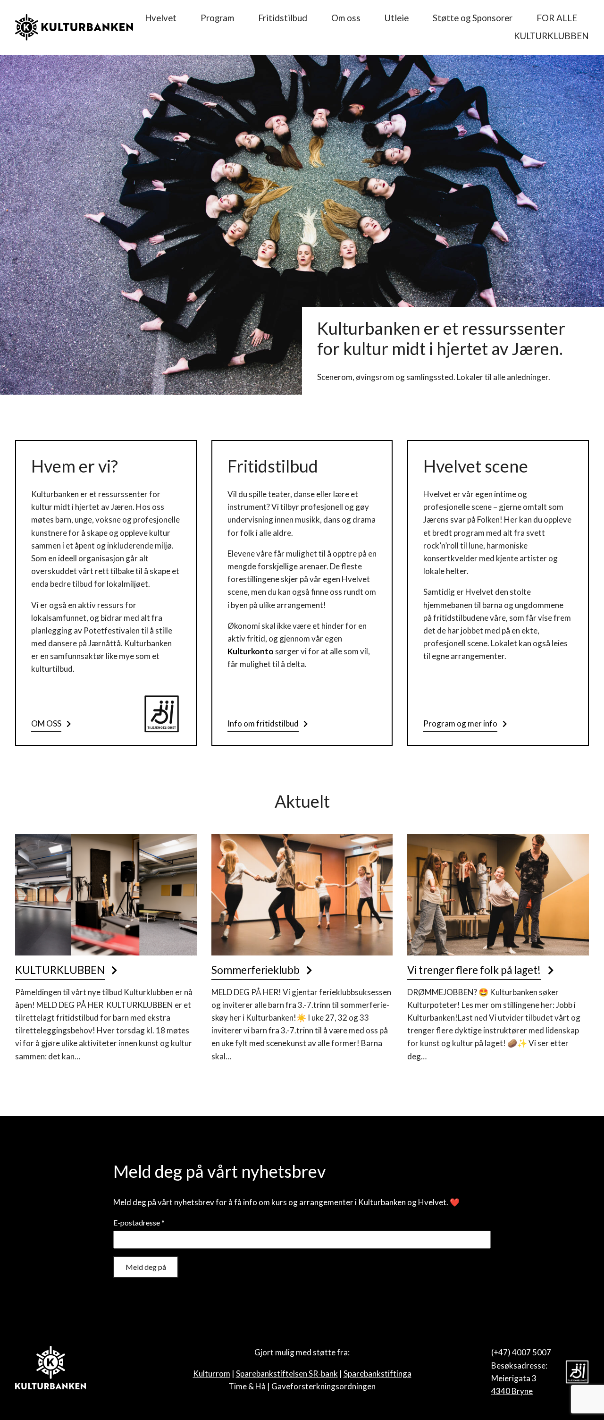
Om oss (346, 18)
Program (217, 18)
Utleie (397, 18)
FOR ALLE (557, 18)
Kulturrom (211, 1373)
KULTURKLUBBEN (551, 36)
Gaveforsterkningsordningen (323, 1386)
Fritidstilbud (282, 18)
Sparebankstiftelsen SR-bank (287, 1373)
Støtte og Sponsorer (472, 18)
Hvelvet (160, 18)
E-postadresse (139, 1222)
